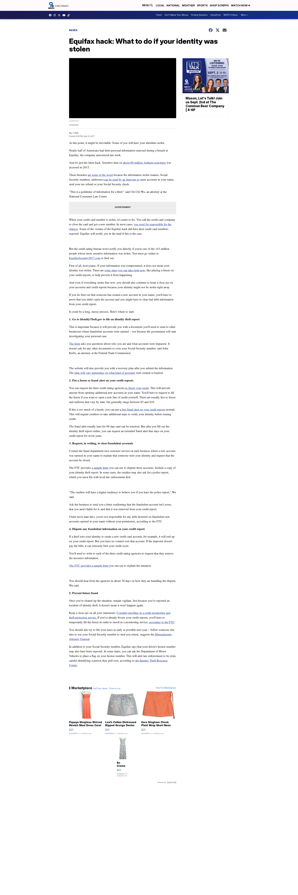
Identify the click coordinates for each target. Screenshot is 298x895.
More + (244, 15)
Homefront (215, 15)
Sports (202, 5)
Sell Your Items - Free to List (106, 688)
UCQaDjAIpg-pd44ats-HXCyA (65, 15)
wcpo (60, 15)
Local (160, 5)
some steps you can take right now (124, 270)
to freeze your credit (136, 388)
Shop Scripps (219, 5)
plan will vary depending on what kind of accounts (104, 373)
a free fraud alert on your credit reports (142, 409)
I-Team (159, 15)
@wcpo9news (69, 15)
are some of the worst (100, 175)
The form (74, 344)
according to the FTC (162, 622)
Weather (188, 5)
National (173, 5)
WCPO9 (51, 15)
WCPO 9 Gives (231, 15)
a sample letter (100, 468)
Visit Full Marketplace (166, 688)
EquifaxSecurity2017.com (84, 258)
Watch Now (239, 5)
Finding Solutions (199, 15)
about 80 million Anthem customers (144, 162)
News (73, 30)
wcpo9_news (55, 15)
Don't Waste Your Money (176, 15)
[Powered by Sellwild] (171, 782)
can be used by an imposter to (121, 179)
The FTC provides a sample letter (89, 565)
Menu (146, 5)
